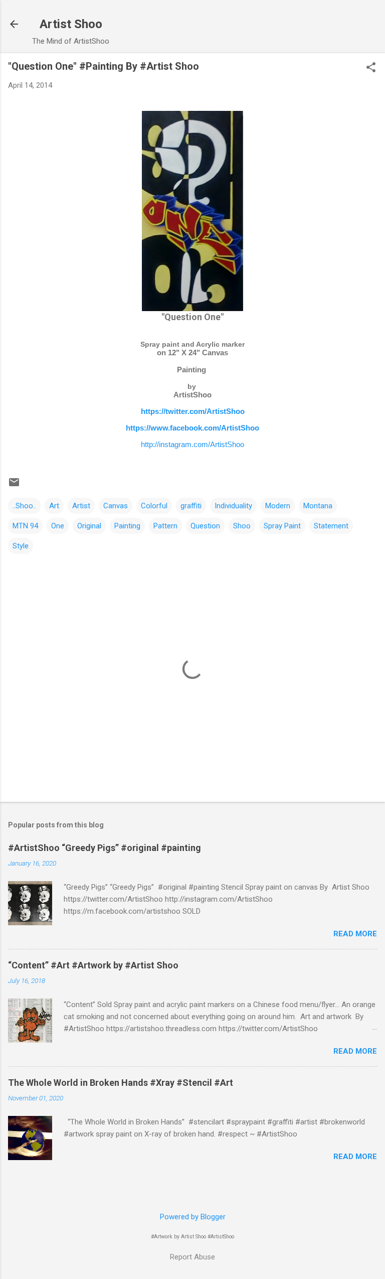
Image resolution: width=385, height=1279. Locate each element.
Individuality (233, 505)
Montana (317, 505)
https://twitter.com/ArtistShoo (193, 411)
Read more (355, 933)
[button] (371, 68)
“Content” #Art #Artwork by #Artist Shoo (93, 965)
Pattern (165, 525)
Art (54, 505)
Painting (127, 525)
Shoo (242, 525)
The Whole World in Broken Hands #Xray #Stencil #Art (120, 1082)
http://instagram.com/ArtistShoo (192, 444)
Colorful (154, 505)
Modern (277, 505)
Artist (81, 505)
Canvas (115, 505)
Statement (331, 525)
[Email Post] (14, 485)
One (57, 525)
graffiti (191, 505)
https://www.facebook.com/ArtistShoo (192, 427)
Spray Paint (282, 525)
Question (205, 525)
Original (89, 525)
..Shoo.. (24, 505)
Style (21, 545)
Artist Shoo (71, 24)
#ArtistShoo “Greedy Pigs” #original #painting (104, 847)
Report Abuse (192, 1256)
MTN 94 (25, 525)
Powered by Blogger (193, 1216)
